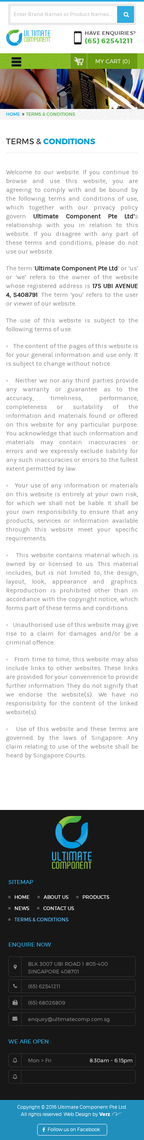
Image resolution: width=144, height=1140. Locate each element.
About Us (56, 897)
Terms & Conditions (41, 919)
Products (95, 897)
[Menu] (16, 58)
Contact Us (58, 908)
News (21, 908)
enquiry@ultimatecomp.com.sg (69, 1019)
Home (22, 897)
